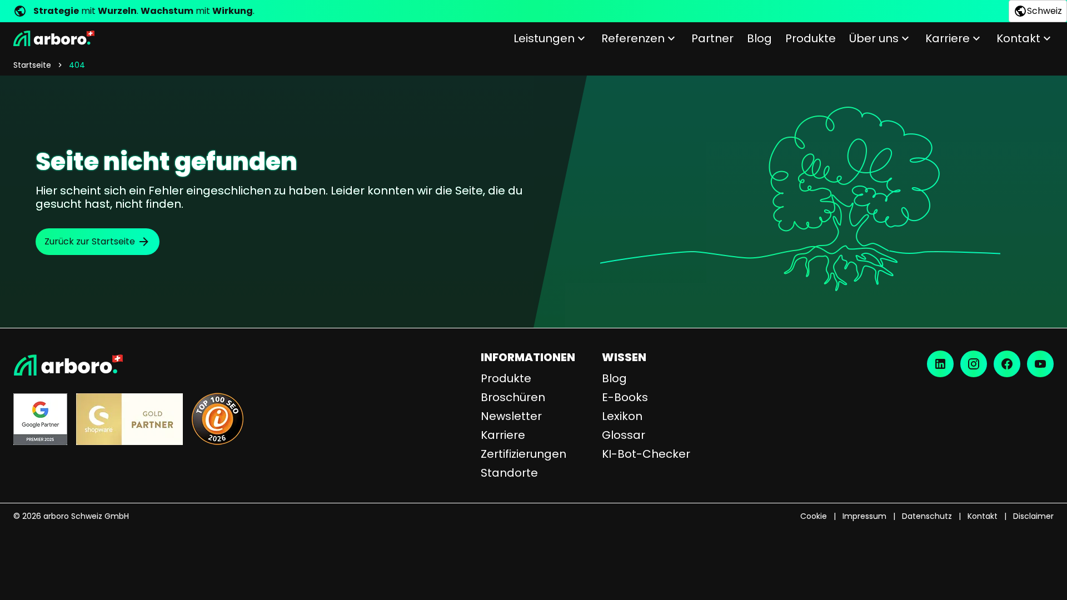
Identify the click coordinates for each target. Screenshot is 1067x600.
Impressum (864, 516)
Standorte (509, 473)
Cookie (813, 516)
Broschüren (513, 397)
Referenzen (633, 38)
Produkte (810, 38)
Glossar (623, 435)
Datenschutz (927, 516)
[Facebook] (1007, 364)
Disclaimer (1033, 516)
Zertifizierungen (523, 454)
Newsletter (511, 416)
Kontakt (1018, 38)
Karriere (947, 38)
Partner (712, 38)
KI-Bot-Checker (646, 454)
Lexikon (622, 416)
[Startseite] (53, 38)
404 (77, 65)
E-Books (625, 397)
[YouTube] (1040, 364)
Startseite (32, 65)
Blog (759, 38)
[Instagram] (973, 364)
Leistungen (544, 38)
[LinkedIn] (940, 364)
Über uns (874, 38)
